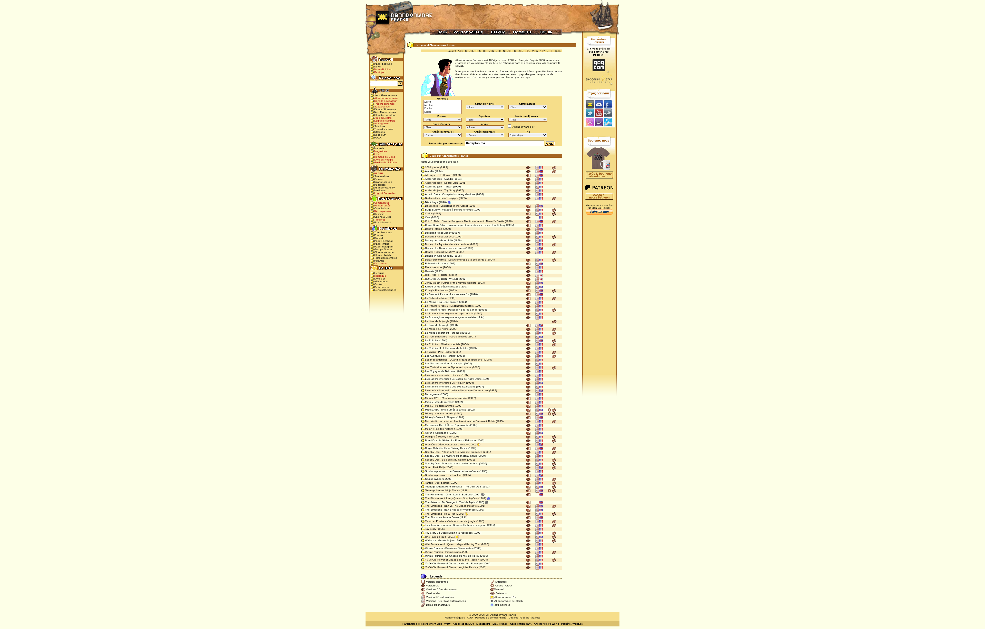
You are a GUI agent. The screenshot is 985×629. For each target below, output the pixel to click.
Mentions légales (455, 617)
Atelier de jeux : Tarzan (438, 186)
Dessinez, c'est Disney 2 (439, 236)
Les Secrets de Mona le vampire (444, 363)
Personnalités (382, 205)
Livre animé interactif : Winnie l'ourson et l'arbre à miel (456, 390)
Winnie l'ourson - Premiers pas (443, 552)
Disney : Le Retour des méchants (445, 248)
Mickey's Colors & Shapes (440, 417)
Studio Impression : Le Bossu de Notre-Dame (452, 471)
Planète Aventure (572, 623)
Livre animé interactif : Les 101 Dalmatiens (450, 386)
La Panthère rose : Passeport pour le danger (451, 309)
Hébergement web (430, 623)
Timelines (379, 219)
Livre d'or (379, 278)
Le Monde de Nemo (437, 328)
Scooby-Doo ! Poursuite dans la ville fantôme (451, 463)
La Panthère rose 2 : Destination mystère (449, 305)
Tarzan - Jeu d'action (437, 482)
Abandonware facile (386, 98)
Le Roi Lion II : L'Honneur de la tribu (446, 348)
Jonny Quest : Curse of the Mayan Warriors (450, 282)
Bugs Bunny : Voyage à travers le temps (449, 209)
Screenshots (381, 176)
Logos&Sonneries (385, 193)
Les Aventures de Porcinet (440, 355)
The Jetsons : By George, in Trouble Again (450, 502)
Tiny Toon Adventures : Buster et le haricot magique (455, 525)
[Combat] (442, 108)
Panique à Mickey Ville (438, 436)
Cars (427, 217)
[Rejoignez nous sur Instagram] (589, 122)
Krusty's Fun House (436, 290)
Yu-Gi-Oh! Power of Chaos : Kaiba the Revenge (453, 563)
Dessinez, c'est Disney (438, 232)
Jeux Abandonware (385, 95)
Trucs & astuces (383, 129)
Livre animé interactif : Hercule (443, 375)
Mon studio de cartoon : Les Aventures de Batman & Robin (460, 421)
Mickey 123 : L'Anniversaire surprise (446, 398)
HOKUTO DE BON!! (436, 275)
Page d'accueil (383, 63)
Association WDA (520, 623)
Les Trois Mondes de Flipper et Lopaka (448, 367)
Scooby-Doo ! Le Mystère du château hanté (451, 455)
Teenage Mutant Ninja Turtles (442, 490)
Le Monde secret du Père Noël (443, 332)
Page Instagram (383, 246)
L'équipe (379, 273)
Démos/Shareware (385, 109)
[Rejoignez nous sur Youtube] (598, 113)
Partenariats (381, 287)
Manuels (379, 148)
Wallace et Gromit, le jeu (439, 540)
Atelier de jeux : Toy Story (440, 190)
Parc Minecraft (382, 222)
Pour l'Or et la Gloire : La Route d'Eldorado (450, 440)
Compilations (381, 208)
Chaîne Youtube (384, 252)
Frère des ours (433, 267)
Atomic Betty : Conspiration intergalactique (450, 194)
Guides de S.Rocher (386, 162)
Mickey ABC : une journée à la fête (445, 409)
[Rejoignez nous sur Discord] (598, 104)
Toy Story (430, 528)
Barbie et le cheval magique (441, 198)
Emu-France (500, 623)
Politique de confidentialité (490, 617)
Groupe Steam (383, 249)
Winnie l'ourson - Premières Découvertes (449, 548)
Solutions (379, 126)
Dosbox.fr (380, 134)
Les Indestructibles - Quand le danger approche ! (454, 359)
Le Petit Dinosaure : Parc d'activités (446, 336)
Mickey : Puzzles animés (439, 405)
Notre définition (383, 69)
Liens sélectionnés (385, 289)
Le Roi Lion (432, 340)
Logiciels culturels (384, 120)
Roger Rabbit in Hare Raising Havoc (446, 448)
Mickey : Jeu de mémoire (439, 402)
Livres (377, 154)
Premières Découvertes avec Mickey (446, 444)
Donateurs (380, 263)
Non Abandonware (385, 112)
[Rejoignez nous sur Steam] (609, 113)
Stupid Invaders (434, 478)
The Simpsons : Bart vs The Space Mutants (451, 505)
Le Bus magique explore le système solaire (450, 317)
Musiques (380, 190)
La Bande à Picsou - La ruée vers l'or (447, 294)
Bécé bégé (431, 202)
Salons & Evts (382, 216)
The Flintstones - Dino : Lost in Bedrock (448, 494)
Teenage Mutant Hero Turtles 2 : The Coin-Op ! (453, 486)
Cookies (513, 617)
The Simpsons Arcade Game (442, 517)
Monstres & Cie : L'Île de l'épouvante (447, 425)
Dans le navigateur (385, 100)
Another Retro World (546, 623)
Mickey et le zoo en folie (439, 413)
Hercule (429, 271)
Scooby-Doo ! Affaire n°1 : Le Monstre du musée (453, 452)
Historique (380, 275)
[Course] (442, 112)
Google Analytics (530, 617)
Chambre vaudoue (385, 115)
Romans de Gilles (384, 156)
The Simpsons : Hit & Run (440, 513)
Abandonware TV (384, 187)
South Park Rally (435, 467)
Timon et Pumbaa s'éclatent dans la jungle (450, 521)
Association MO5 (463, 623)
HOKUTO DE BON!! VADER (441, 278)
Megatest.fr (483, 623)
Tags (557, 50)
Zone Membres (383, 232)
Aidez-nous (381, 281)
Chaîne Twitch (382, 255)
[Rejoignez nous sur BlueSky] (609, 122)
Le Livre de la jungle (437, 321)
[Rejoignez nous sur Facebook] (609, 104)
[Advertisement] (599, 298)
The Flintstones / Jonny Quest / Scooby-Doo (451, 498)
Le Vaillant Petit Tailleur (438, 352)
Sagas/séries (382, 106)
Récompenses (382, 211)
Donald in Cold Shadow (439, 255)
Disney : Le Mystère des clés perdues (447, 244)
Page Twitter (381, 243)
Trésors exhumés (384, 103)
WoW (447, 623)
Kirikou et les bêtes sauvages (442, 286)
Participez (380, 72)
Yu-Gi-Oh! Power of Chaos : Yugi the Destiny (451, 567)
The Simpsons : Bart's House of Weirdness (450, 509)
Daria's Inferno (433, 228)
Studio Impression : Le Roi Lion (443, 475)
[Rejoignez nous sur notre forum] (589, 104)
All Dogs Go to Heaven (438, 175)
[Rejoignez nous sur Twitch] (599, 122)
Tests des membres (385, 257)
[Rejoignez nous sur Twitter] (589, 113)
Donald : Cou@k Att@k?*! (440, 252)
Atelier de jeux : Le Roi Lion (441, 182)
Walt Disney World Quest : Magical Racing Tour (452, 544)
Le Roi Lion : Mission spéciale (442, 344)
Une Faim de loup (435, 536)
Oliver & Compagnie (437, 432)
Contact (378, 284)
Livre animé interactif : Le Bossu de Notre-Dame (453, 378)
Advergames (381, 123)
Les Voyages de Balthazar (440, 371)
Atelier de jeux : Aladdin (439, 178)
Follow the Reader (436, 263)
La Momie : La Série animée (441, 302)
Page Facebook (383, 240)
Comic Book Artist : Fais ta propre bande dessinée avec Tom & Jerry (465, 225)
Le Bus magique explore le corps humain (449, 313)
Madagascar (432, 394)
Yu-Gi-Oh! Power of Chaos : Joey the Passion (452, 559)
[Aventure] (442, 105)
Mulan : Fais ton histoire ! (440, 428)
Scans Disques (383, 182)
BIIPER (378, 173)
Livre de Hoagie (383, 159)
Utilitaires (379, 132)
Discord (378, 238)
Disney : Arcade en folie (439, 240)
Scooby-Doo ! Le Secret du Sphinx (445, 459)
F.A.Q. (378, 137)
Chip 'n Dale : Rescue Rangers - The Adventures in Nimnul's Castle (464, 221)
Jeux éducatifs (382, 117)
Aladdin (429, 171)
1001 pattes (432, 167)
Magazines (380, 151)
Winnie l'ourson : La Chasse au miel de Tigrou (452, 555)
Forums (378, 235)
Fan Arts (379, 260)
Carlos (428, 213)
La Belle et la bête (436, 298)
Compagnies (381, 202)
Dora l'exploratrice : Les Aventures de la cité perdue (455, 259)
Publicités (380, 184)
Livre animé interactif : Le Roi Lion (445, 382)
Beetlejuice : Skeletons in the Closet (446, 205)
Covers (378, 179)
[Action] (442, 102)
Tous (450, 50)
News (377, 66)
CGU (470, 617)
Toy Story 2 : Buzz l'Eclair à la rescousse (449, 532)
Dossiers (379, 214)
